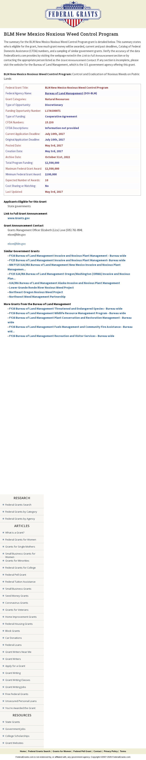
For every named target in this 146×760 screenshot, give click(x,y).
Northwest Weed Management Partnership (37, 296)
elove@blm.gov (17, 243)
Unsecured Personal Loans (21, 701)
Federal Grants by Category (21, 511)
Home (23, 751)
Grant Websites (14, 743)
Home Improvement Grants (21, 616)
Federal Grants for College (20, 567)
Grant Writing (13, 673)
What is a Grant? (14, 532)
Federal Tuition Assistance (20, 581)
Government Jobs (15, 729)
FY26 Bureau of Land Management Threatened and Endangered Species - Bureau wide (65, 308)
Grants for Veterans (17, 609)
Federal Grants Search (18, 504)
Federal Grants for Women (20, 539)
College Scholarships (17, 736)
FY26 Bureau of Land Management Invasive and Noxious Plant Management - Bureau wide (67, 255)
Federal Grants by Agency (20, 518)
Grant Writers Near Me (18, 652)
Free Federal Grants (16, 694)
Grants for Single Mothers (20, 546)
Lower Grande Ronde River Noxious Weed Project (41, 287)
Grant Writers (13, 659)
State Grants (12, 722)
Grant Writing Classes (17, 680)
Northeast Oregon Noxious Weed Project (36, 292)
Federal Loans (13, 645)
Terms (123, 751)
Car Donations (13, 638)
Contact (98, 751)
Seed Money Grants (17, 595)
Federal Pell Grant (15, 574)
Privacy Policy (111, 751)
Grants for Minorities (17, 560)
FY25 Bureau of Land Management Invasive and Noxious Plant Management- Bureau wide (67, 260)
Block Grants (12, 631)
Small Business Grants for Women (20, 554)
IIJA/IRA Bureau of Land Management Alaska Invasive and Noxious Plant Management (64, 283)
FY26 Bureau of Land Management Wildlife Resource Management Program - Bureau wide (67, 313)
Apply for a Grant (15, 666)
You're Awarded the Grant (20, 708)
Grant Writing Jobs (15, 687)
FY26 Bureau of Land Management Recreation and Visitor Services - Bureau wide (61, 336)
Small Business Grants (18, 588)
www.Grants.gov (19, 218)
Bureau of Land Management (64, 93)
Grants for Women (62, 751)
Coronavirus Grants (16, 602)
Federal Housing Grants (19, 623)
